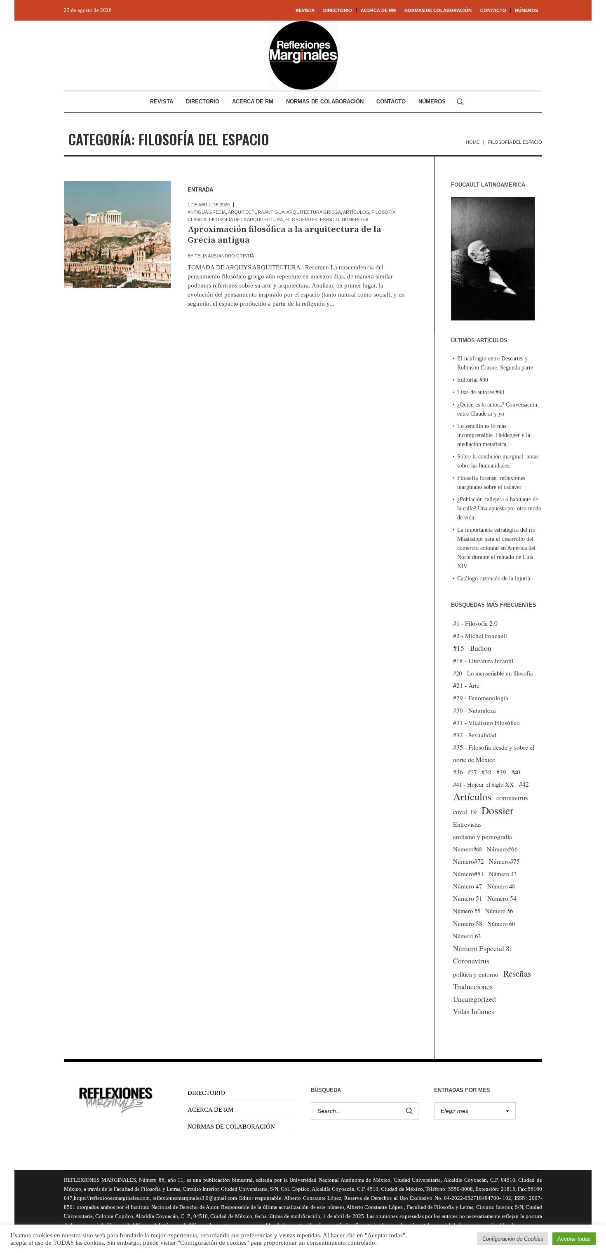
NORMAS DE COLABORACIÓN (231, 1126)
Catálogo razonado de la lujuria (493, 578)
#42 (524, 784)
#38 (486, 772)
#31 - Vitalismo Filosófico (486, 722)
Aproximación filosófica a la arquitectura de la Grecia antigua (284, 234)
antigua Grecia (207, 212)
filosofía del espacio (312, 219)
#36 (458, 772)
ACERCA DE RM (210, 1109)
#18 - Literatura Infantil (483, 661)
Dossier (497, 810)
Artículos (356, 212)
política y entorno (475, 974)
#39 (501, 772)
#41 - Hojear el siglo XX (483, 784)
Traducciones (473, 986)
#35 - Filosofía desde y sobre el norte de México (493, 753)
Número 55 (466, 911)
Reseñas (517, 973)
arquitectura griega (314, 212)
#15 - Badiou (472, 648)
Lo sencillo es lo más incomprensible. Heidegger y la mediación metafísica (493, 435)
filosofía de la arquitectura (246, 219)
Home (472, 142)
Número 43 (503, 874)
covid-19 (465, 811)
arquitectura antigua (256, 212)
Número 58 (467, 923)
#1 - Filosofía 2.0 (475, 623)
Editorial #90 (472, 380)
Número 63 (467, 936)
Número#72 (468, 861)
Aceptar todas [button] (574, 1239)
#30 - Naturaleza (474, 710)
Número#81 (468, 874)
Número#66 (502, 849)
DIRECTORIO (206, 1092)
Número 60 (501, 923)
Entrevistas (467, 824)
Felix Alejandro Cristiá (224, 255)
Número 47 (467, 886)
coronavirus (512, 797)
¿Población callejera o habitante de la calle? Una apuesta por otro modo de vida (499, 508)
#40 (515, 772)
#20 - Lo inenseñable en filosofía (493, 673)
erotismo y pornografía (482, 836)
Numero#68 (467, 849)
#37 (472, 772)
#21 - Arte (466, 685)
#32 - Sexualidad (474, 735)
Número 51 (467, 898)
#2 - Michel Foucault (480, 635)
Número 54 (502, 898)
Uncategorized (474, 999)
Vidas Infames (473, 1011)
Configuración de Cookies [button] (512, 1239)
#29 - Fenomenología (480, 698)
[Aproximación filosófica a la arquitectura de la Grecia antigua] (117, 234)
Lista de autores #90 (480, 392)
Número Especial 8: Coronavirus (482, 954)
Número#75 (504, 861)
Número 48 (501, 886)
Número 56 (355, 219)
